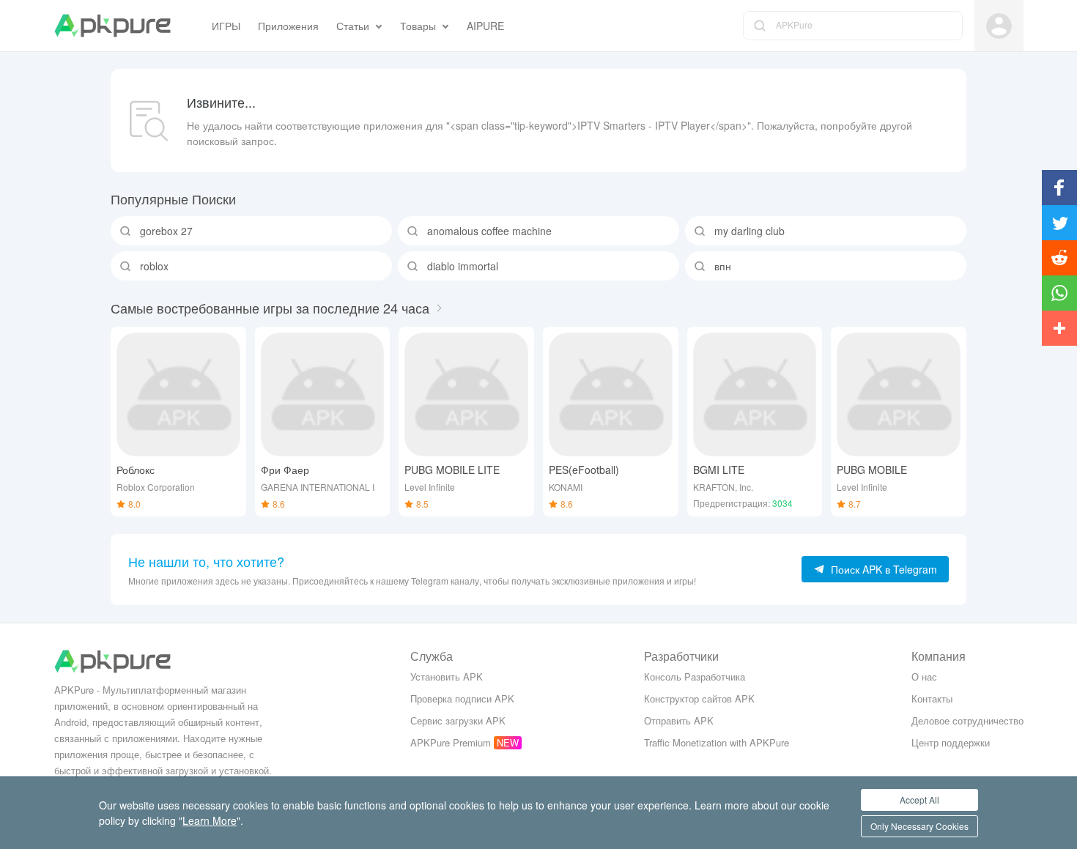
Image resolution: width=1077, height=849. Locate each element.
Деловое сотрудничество (967, 720)
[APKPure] (112, 25)
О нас (924, 676)
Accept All (919, 799)
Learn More (209, 820)
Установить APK (446, 676)
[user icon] (999, 26)
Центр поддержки (950, 742)
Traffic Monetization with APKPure (716, 742)
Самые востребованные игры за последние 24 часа (270, 307)
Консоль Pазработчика (694, 676)
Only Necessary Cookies (919, 826)
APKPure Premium (450, 742)
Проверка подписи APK (462, 698)
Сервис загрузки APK (458, 720)
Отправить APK (679, 720)
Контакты (931, 698)
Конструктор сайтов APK (699, 698)
